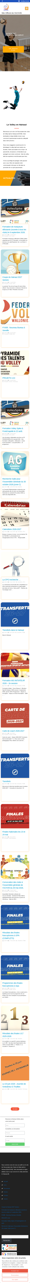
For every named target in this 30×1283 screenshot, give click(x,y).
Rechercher (6, 1240)
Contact (6, 1195)
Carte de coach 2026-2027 (13, 731)
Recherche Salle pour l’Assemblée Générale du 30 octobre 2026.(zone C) (14, 482)
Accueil (6, 1181)
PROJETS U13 (8, 378)
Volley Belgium (12, 838)
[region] (15, 1269)
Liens (5, 1185)
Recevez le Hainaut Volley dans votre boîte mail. (14, 1120)
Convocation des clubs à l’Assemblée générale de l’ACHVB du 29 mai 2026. (13, 885)
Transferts (6, 781)
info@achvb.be (25, 1)
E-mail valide (9, 1136)
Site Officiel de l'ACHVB (12, 13)
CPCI (10, 236)
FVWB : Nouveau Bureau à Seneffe (11, 1215)
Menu (26, 8)
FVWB (10, 334)
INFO (13, 236)
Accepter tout (15, 1270)
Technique (15, 381)
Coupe (10, 283)
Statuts (16, 891)
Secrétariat (11, 891)
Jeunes (10, 381)
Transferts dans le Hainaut (13, 630)
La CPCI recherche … (11, 579)
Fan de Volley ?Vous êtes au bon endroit (14, 34)
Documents (7, 1188)
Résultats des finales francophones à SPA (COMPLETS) (11, 935)
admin (5, 234)
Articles (6, 1192)
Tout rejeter (15, 1279)
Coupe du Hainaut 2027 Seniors (10, 1207)
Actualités (6, 236)
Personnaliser (15, 1275)
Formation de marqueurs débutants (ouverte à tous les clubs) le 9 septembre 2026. (14, 229)
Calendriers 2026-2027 (11, 529)
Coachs (11, 734)
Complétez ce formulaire (12, 1128)
